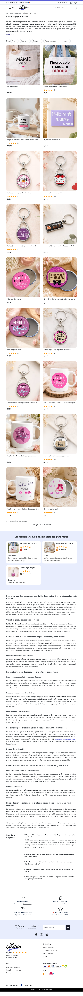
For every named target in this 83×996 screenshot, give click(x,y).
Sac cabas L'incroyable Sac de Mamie (56, 87)
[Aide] (75, 2)
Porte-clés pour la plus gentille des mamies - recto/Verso (23, 403)
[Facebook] (36, 934)
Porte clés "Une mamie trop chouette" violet (21, 246)
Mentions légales (48, 948)
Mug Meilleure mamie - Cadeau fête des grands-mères (23, 509)
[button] (62, 2)
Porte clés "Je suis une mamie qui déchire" (57, 456)
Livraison (9, 973)
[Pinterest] (41, 934)
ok (68, 927)
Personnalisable (50, 41)
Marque (36, 41)
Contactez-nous (27, 904)
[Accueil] (7, 13)
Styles (65, 41)
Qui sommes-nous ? (49, 953)
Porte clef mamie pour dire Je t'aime (19, 193)
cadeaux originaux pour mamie (65, 739)
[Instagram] (47, 934)
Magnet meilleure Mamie (52, 140)
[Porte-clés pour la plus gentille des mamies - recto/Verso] (13, 572)
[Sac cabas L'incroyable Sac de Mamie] (13, 547)
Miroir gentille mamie (14, 299)
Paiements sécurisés (13, 967)
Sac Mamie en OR (12, 87)
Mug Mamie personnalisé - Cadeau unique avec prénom (23, 140)
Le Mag (45, 956)
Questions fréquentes (13, 970)
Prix (13, 41)
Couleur (24, 41)
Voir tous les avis (12, 957)
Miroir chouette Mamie (51, 509)
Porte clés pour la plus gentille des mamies (57, 350)
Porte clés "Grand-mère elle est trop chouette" (59, 246)
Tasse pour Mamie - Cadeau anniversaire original (59, 403)
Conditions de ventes (50, 950)
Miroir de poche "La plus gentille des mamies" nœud (60, 299)
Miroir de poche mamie (14, 350)
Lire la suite (10, 35)
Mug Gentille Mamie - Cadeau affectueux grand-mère (23, 456)
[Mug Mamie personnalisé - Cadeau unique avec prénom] (49, 547)
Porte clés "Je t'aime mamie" (53, 193)
